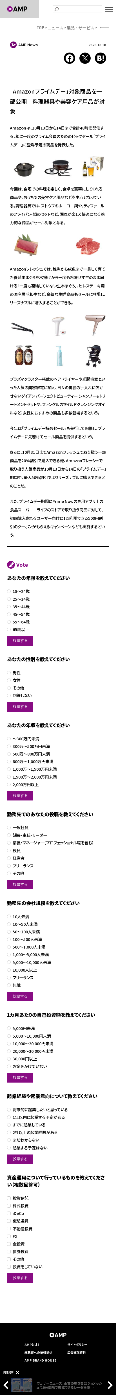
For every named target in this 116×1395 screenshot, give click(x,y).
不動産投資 (22, 1228)
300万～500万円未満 (31, 746)
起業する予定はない (30, 1148)
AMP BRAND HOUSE (40, 1360)
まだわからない (26, 1140)
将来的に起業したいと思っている (40, 1109)
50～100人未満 (26, 931)
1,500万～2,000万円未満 (35, 777)
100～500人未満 (27, 939)
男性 (17, 672)
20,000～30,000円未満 (33, 1051)
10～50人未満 (25, 924)
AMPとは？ (32, 1344)
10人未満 (21, 916)
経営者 (18, 858)
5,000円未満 (24, 1028)
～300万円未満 (26, 738)
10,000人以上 (25, 970)
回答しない (22, 695)
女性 (17, 680)
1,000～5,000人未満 (31, 954)
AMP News (28, 44)
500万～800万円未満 (31, 754)
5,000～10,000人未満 (32, 962)
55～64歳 (21, 622)
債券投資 (20, 1251)
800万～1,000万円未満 (33, 761)
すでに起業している (29, 1125)
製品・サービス (80, 27)
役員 (17, 850)
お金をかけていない (30, 1066)
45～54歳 (21, 614)
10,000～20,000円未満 (33, 1043)
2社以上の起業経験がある (35, 1132)
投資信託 (20, 1198)
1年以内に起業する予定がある (39, 1117)
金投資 (18, 1244)
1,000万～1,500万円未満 (35, 769)
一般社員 (20, 827)
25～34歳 (21, 599)
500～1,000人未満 (29, 947)
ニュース (55, 27)
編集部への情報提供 (38, 1352)
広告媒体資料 (76, 1352)
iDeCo (18, 1213)
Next (109, 1385)
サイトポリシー (77, 1344)
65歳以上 (21, 629)
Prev (7, 1385)
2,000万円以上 (26, 784)
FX (15, 1236)
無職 (17, 985)
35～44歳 (21, 606)
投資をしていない (27, 1266)
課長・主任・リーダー (30, 835)
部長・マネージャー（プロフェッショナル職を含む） (53, 842)
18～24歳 (21, 591)
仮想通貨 (20, 1221)
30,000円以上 (25, 1058)
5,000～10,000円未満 (32, 1036)
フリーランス (23, 865)
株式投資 (20, 1205)
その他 (18, 688)
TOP (40, 27)
